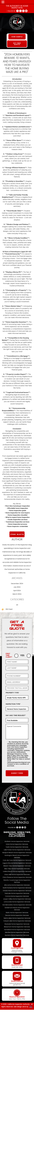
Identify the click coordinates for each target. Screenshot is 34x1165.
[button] (3, 2)
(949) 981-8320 (17, 967)
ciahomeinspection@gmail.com (18, 762)
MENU (8, 2)
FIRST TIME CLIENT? (9, 655)
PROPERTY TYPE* (12, 693)
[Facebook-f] (17, 11)
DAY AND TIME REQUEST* (16, 715)
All (17, 605)
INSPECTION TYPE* (13, 704)
